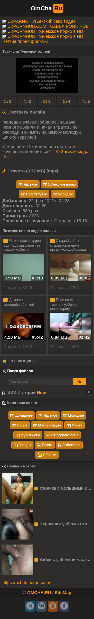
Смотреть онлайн (25, 112)
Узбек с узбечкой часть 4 (65, 559)
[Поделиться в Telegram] (30, 606)
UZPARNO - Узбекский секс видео (41, 21)
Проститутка (36, 194)
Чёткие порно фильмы (25, 41)
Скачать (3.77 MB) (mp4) (32, 171)
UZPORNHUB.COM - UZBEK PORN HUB (48, 26)
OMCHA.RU (39, 592)
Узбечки (49, 455)
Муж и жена (30, 435)
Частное (29, 184)
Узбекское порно (61, 184)
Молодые (75, 415)
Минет (76, 425)
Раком (46, 445)
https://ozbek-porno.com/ (26, 582)
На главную (19, 360)
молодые (65, 194)
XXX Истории (48, 392)
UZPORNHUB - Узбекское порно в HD (45, 31)
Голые (21, 425)
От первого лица (64, 435)
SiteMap (63, 592)
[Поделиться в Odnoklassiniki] (53, 606)
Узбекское (71, 445)
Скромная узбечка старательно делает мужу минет (66, 524)
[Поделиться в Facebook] (64, 606)
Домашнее (23, 415)
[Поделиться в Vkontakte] (41, 606)
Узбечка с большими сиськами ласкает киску (66, 488)
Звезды (24, 445)
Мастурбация (49, 425)
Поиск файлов (20, 371)
